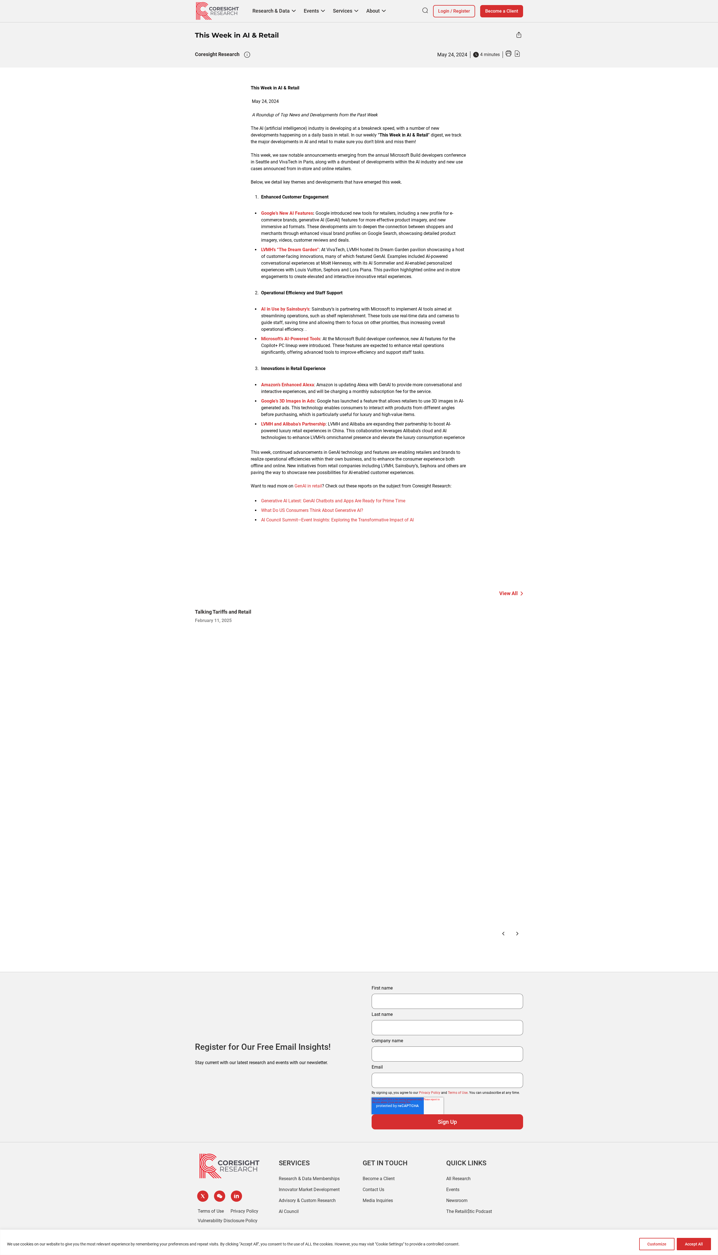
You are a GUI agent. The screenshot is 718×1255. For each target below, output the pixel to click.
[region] (359, 1242)
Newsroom (457, 1200)
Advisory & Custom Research (307, 1200)
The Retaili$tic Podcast (469, 1211)
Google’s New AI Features (287, 213)
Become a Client (501, 11)
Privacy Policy (429, 1093)
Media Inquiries (378, 1200)
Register (461, 11)
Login (443, 11)
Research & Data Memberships (309, 1178)
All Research (458, 1178)
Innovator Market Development (309, 1189)
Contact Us (373, 1189)
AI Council (289, 1211)
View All (508, 593)
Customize (656, 1244)
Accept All (694, 1244)
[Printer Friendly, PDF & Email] (513, 55)
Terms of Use (458, 1093)
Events (452, 1189)
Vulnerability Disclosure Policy (227, 1220)
